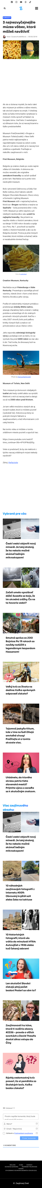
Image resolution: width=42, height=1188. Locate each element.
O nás (21, 1165)
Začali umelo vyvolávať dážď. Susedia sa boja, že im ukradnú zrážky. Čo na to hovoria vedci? (20, 597)
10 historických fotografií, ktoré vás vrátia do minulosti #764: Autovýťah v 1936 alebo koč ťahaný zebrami (21, 941)
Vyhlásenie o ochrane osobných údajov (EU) (21, 1170)
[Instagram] (16, 2)
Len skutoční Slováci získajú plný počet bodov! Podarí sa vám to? (21, 987)
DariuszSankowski (24, 377)
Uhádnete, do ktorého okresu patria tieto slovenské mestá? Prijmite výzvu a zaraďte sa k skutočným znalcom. (21, 784)
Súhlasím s (19, 1133)
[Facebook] (12, 2)
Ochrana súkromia (11, 1167)
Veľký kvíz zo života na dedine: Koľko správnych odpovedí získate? (20, 690)
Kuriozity (7, 18)
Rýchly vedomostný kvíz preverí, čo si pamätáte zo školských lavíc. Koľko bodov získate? (21, 1083)
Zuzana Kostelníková (18, 37)
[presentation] (21, 529)
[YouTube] (21, 2)
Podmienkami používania (23, 1133)
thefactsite (13, 462)
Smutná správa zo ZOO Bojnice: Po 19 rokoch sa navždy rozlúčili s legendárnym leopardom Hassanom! (20, 644)
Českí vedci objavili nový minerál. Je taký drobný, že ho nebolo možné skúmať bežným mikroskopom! (21, 550)
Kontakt (29, 1165)
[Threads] (26, 2)
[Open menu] (36, 8)
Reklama (13, 1165)
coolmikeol (23, 274)
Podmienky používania (29, 1167)
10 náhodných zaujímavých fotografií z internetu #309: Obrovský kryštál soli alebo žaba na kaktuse (20, 892)
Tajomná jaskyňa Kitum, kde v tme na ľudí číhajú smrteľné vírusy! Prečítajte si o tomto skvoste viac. (20, 735)
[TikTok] (30, 2)
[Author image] (4, 36)
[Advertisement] (21, 489)
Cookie (21, 1168)
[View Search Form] (5, 8)
